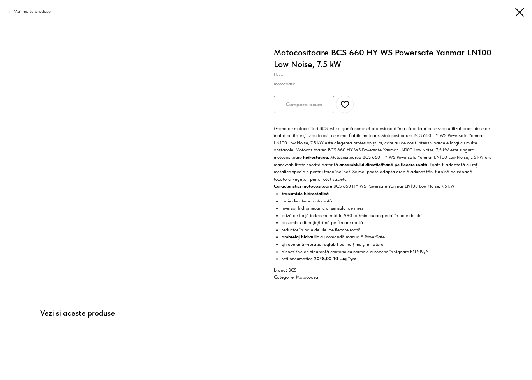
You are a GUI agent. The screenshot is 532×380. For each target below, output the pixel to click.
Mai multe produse (32, 11)
